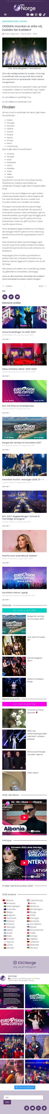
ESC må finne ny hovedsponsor (18, 405)
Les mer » (6, 339)
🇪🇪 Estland (9, 921)
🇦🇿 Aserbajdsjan (12, 906)
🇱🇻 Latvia (8, 944)
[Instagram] (36, 14)
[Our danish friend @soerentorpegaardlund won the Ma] (37, 1046)
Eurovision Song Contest (14, 21)
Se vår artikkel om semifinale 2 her (16, 101)
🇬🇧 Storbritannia (35, 930)
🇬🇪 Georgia (9, 927)
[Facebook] (27, 14)
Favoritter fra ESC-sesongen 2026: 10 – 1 (23, 479)
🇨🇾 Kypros (9, 941)
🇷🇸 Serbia (31, 927)
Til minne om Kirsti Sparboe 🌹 (35, 711)
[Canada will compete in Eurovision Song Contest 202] (12, 1021)
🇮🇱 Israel (8, 932)
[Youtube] (32, 14)
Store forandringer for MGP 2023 (19, 332)
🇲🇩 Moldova (33, 906)
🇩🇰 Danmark (10, 918)
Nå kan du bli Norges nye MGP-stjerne (36, 753)
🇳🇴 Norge (31, 912)
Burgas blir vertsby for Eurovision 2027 (21, 442)
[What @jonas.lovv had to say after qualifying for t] (12, 1072)
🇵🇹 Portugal (33, 918)
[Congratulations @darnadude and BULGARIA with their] (37, 1021)
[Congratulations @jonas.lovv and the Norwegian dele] (37, 1072)
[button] (5, 14)
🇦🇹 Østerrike (33, 944)
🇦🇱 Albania (8, 900)
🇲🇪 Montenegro (35, 909)
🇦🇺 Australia (10, 909)
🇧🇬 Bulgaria (9, 915)
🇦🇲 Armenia (9, 903)
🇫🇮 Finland (9, 924)
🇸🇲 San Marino (34, 924)
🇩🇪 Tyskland (33, 941)
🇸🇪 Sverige (32, 935)
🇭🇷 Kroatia (9, 938)
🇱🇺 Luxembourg (35, 900)
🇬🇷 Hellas (8, 930)
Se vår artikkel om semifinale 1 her (16, 97)
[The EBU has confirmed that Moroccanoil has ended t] (12, 996)
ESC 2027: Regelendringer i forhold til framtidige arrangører (21, 517)
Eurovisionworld (9, 87)
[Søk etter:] (23, 1097)
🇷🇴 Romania (33, 921)
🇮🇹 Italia (8, 935)
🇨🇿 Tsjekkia (32, 938)
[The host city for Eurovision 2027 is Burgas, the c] (37, 996)
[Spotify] (40, 14)
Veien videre (32, 772)
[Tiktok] (44, 14)
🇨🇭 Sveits (31, 932)
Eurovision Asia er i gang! (15, 592)
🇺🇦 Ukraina (32, 947)
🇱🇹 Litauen (9, 947)
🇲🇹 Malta (31, 903)
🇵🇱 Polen (31, 915)
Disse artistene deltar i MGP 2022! (19, 369)
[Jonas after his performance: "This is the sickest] (12, 1046)
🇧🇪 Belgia (8, 912)
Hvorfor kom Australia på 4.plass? (19, 555)
